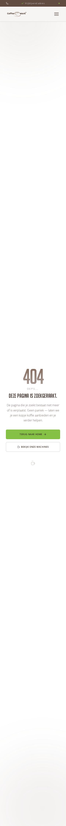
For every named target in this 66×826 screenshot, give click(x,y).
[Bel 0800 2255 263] (7, 3)
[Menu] (56, 14)
